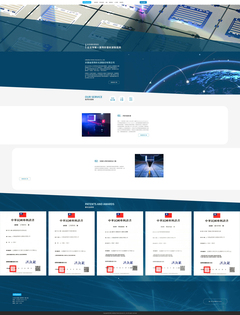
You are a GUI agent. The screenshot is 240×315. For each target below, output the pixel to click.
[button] (117, 278)
